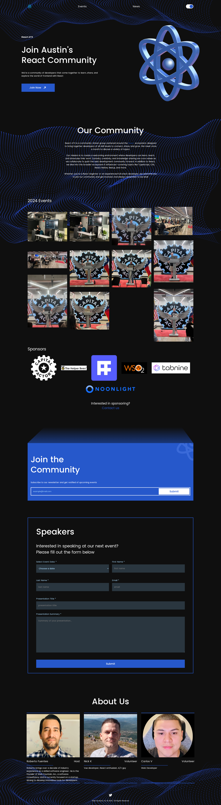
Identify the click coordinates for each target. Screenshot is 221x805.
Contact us (110, 408)
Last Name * (42, 580)
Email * (115, 580)
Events (82, 6)
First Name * (118, 561)
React (131, 143)
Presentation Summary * (48, 614)
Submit (174, 491)
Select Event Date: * (46, 561)
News (136, 6)
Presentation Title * (46, 598)
